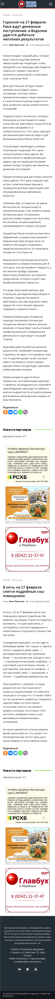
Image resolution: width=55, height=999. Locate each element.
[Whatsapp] (20, 412)
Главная (6, 15)
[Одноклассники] (36, 969)
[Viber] (25, 412)
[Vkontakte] (10, 412)
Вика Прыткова (16, 45)
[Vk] (19, 969)
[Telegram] (15, 412)
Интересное (17, 15)
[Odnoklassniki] (5, 412)
